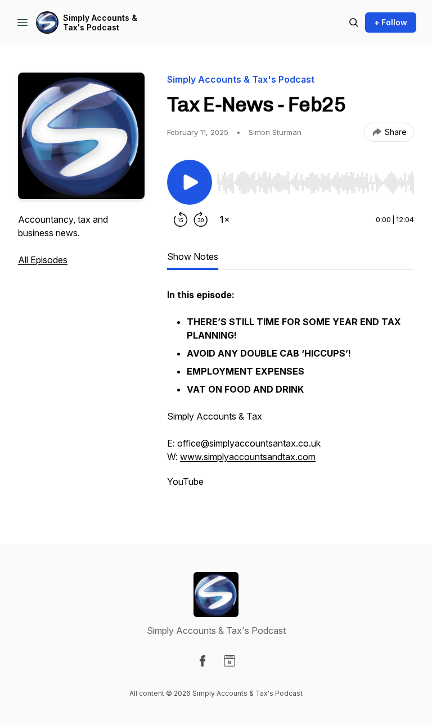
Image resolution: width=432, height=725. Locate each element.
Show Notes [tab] (192, 256)
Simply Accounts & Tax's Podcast (100, 23)
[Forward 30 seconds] (201, 219)
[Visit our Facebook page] (202, 661)
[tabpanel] (290, 393)
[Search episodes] (353, 22)
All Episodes (43, 259)
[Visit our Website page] (229, 661)
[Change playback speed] (224, 219)
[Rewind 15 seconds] (180, 219)
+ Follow (390, 22)
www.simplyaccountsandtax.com (248, 456)
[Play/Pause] (189, 182)
